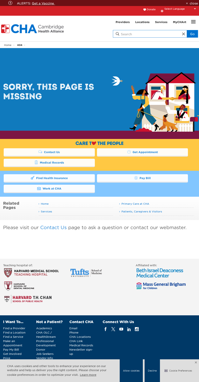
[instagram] (137, 329)
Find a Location (14, 332)
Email (73, 328)
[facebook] (106, 329)
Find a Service (13, 336)
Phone (74, 332)
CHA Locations (80, 336)
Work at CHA (51, 188)
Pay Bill (145, 178)
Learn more (88, 374)
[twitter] (113, 329)
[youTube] (121, 329)
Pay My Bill (11, 349)
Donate (151, 9)
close (194, 3)
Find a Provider (14, 328)
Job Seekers (44, 353)
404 (19, 45)
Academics (44, 328)
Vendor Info (44, 358)
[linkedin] (129, 329)
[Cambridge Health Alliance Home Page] (33, 28)
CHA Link (76, 341)
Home (7, 45)
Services (46, 211)
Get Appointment (145, 152)
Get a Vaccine (43, 3)
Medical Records (51, 162)
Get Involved (12, 353)
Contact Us (51, 152)
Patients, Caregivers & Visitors (141, 211)
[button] (178, 371)
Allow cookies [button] (131, 370)
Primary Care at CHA (135, 203)
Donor (40, 349)
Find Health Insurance (51, 178)
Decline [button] (152, 370)
